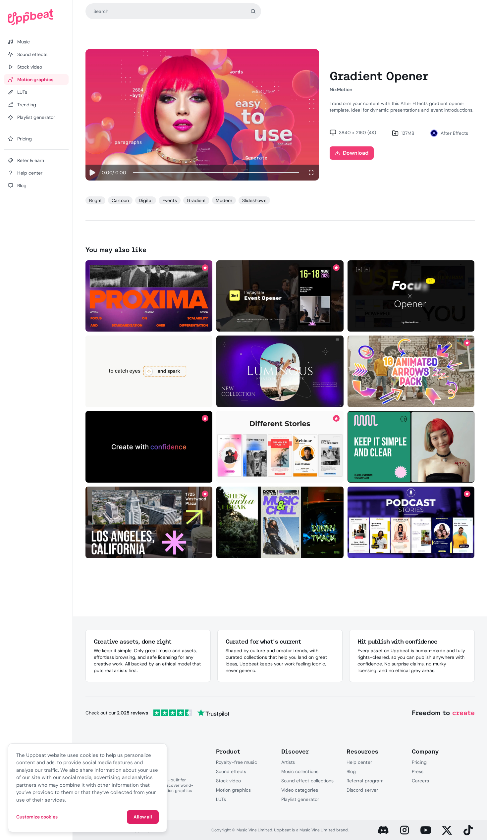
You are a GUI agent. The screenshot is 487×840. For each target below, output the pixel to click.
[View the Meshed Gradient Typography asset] (149, 296)
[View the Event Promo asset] (149, 522)
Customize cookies (37, 817)
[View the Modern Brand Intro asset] (149, 371)
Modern (224, 200)
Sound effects (231, 771)
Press (417, 771)
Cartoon (120, 200)
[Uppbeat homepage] (36, 17)
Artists (288, 762)
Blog (351, 771)
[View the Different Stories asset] (280, 447)
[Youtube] (425, 830)
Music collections (299, 771)
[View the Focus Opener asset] (411, 296)
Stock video (228, 781)
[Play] (92, 172)
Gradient (196, 200)
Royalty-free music (236, 762)
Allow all (143, 817)
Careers (420, 781)
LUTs (221, 799)
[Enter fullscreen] (311, 172)
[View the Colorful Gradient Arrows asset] (411, 371)
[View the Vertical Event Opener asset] (280, 296)
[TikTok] (468, 830)
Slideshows (254, 200)
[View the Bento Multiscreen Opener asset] (411, 447)
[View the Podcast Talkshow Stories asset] (411, 522)
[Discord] (383, 830)
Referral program (365, 781)
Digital (145, 200)
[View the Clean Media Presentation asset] (280, 371)
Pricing (419, 762)
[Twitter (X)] (447, 830)
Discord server (362, 790)
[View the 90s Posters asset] (280, 522)
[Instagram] (404, 830)
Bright (95, 200)
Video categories (299, 790)
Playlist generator (300, 799)
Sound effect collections (307, 781)
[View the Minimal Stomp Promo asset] (149, 447)
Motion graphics (233, 790)
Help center (359, 762)
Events (169, 200)
